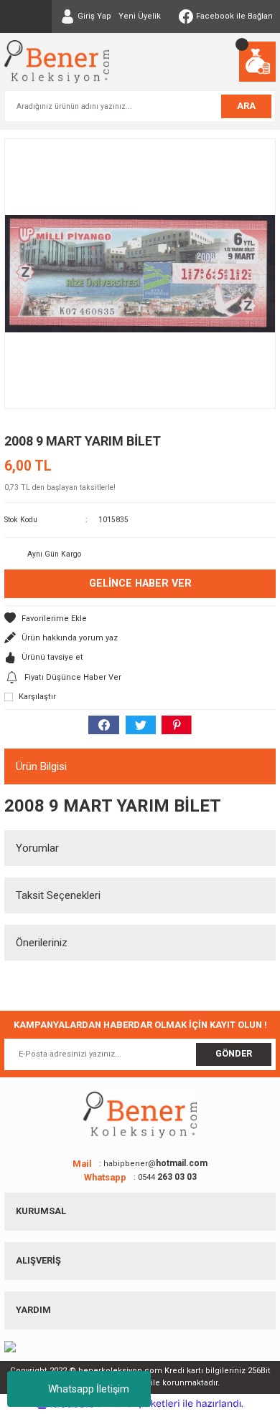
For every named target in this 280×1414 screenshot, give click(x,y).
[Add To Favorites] (140, 618)
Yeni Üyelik (139, 16)
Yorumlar (37, 848)
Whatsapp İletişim (88, 1389)
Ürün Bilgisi (41, 766)
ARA (246, 105)
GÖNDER (233, 1053)
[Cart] (257, 62)
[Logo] (56, 61)
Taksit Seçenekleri (58, 895)
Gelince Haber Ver (140, 583)
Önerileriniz (41, 942)
